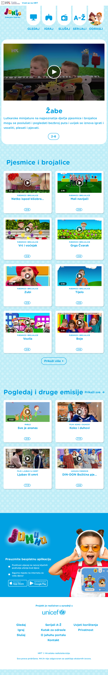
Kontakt (53, 640)
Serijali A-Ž (53, 625)
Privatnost (85, 630)
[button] (54, 72)
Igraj (21, 630)
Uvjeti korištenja (86, 625)
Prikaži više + (54, 361)
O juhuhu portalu (53, 635)
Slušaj (21, 635)
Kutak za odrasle (53, 630)
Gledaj (21, 625)
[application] (54, 72)
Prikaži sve (93, 392)
